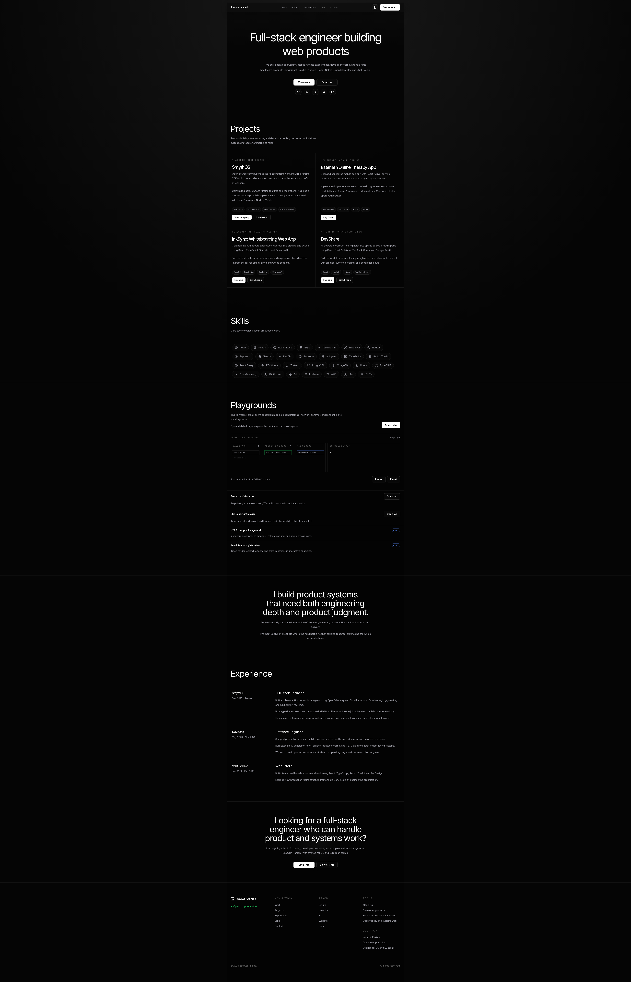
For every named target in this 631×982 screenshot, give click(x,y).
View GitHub (327, 864)
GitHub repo (262, 217)
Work (284, 7)
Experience (310, 7)
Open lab (392, 496)
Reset (393, 479)
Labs (323, 7)
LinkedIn (323, 910)
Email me (327, 82)
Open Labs (391, 425)
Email (321, 926)
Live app (238, 280)
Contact (334, 7)
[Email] (332, 92)
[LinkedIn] (307, 92)
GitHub (322, 905)
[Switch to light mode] (375, 7)
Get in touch (390, 7)
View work (304, 82)
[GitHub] (298, 92)
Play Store (328, 217)
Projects (296, 7)
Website (323, 920)
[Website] (324, 92)
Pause (379, 479)
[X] (315, 92)
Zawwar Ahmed (239, 7)
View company (241, 217)
